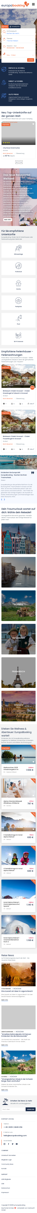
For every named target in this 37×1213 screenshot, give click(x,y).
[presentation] (16, 162)
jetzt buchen (18, 752)
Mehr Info (4, 1000)
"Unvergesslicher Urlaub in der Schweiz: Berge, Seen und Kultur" (17, 1080)
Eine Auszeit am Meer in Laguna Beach (17, 991)
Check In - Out (12, 46)
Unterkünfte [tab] (15, 27)
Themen (9, 38)
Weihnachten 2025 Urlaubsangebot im (11, 768)
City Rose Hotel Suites (11, 148)
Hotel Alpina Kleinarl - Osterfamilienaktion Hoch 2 (12, 940)
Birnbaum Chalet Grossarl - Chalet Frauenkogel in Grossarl (16, 437)
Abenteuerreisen (7, 1032)
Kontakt (4, 1169)
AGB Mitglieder (6, 1179)
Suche (31, 60)
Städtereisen (6, 989)
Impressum (5, 1192)
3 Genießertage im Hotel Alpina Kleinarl (13, 836)
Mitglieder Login (6, 1160)
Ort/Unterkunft (12, 31)
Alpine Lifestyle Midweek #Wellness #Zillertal (13, 802)
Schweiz (4, 1077)
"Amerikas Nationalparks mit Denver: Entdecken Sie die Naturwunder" (16, 1035)
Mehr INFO (7, 220)
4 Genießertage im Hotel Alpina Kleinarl (13, 869)
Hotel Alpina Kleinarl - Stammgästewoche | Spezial (12, 904)
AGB (2, 1184)
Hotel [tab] (6, 27)
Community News (7, 1164)
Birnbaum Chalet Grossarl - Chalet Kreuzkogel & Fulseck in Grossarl (16, 392)
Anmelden (30, 1109)
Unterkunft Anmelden (8, 1155)
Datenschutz (5, 1188)
